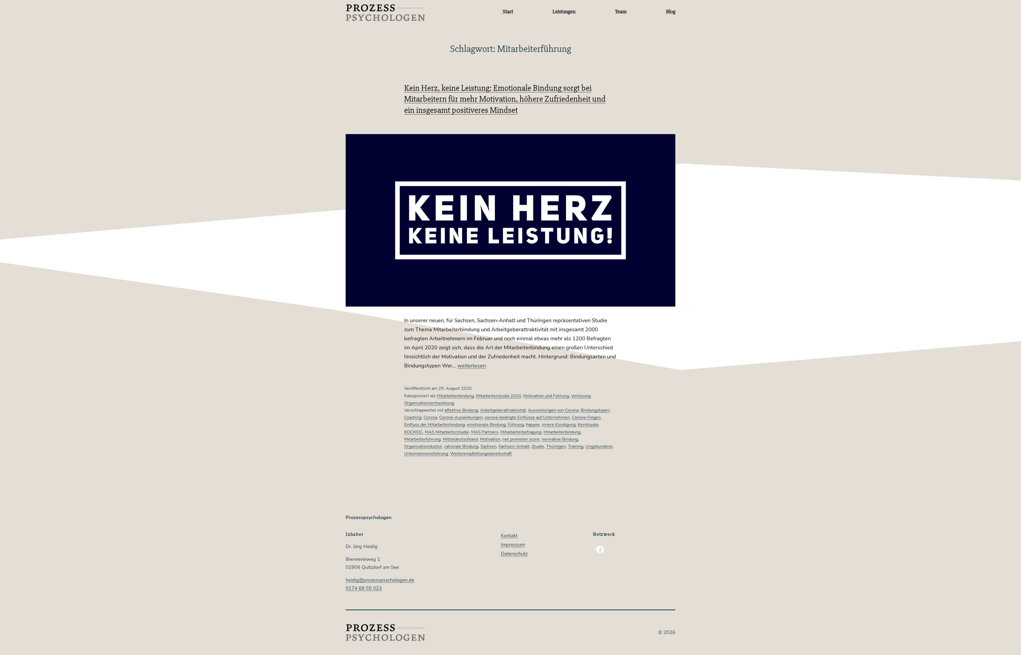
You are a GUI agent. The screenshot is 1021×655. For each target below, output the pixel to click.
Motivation (490, 439)
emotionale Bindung (486, 425)
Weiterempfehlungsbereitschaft (481, 454)
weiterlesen (471, 365)
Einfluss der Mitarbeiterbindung (434, 425)
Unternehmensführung (426, 454)
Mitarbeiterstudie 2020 (498, 396)
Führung (516, 425)
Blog (670, 11)
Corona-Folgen (586, 417)
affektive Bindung (461, 410)
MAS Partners (484, 432)
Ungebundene (599, 446)
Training (575, 446)
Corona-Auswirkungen (461, 417)
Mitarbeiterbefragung (520, 432)
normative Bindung (560, 439)
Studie (538, 446)
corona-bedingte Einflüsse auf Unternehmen (527, 417)
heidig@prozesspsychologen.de (380, 580)
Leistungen (564, 11)
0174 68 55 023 (364, 588)
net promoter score (521, 439)
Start (508, 11)
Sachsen (488, 446)
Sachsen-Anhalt (514, 446)
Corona (430, 417)
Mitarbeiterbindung (455, 396)
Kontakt (509, 535)
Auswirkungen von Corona (553, 410)
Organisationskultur (423, 446)
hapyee (533, 425)
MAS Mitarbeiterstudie (447, 432)
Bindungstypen (595, 410)
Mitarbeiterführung (422, 439)
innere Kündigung (559, 425)
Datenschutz (514, 553)
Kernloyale (588, 425)
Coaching (412, 417)
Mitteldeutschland (460, 439)
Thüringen (556, 446)
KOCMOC (413, 432)
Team (621, 11)
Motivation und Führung (546, 396)
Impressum (513, 544)
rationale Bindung (461, 446)
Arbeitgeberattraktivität (503, 410)
